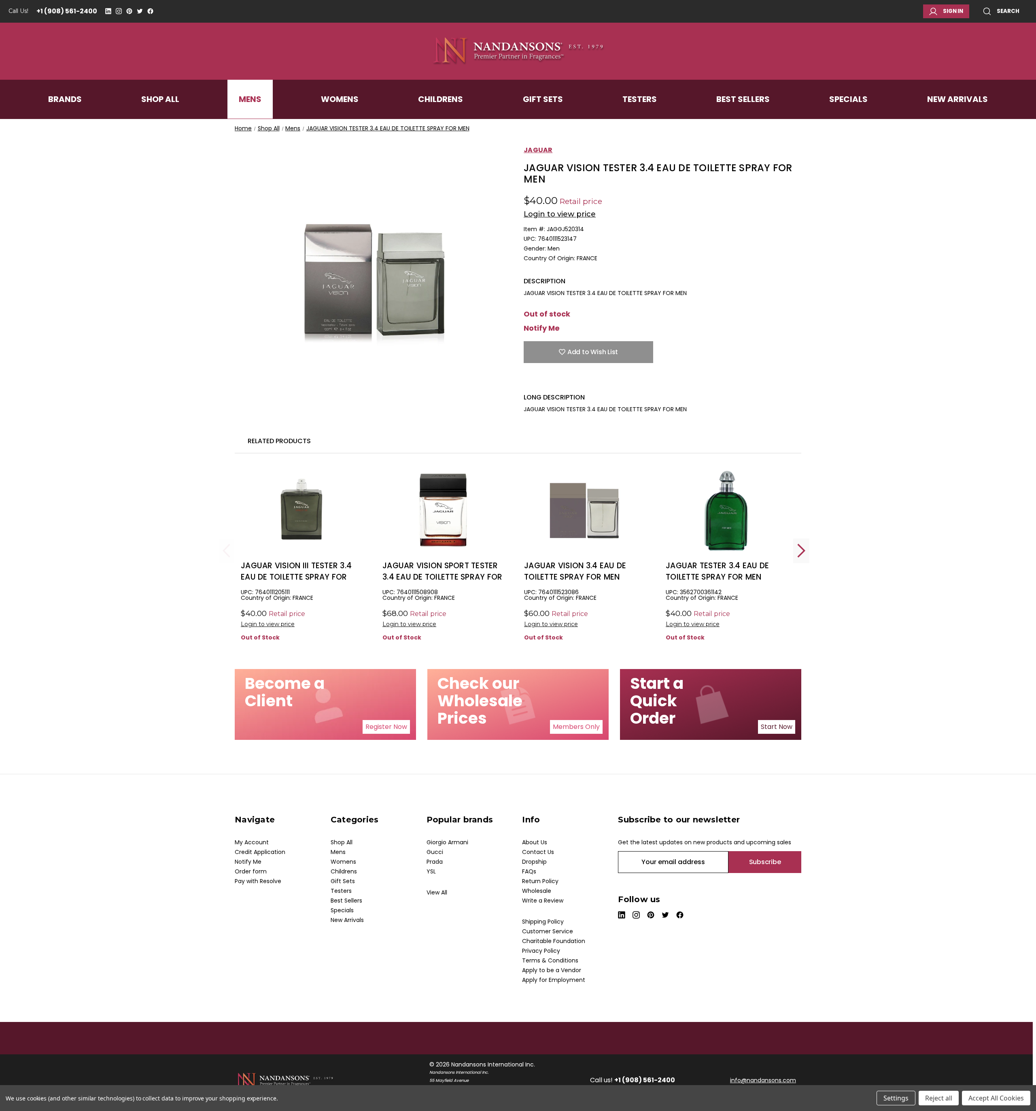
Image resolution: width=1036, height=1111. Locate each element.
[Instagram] (119, 11)
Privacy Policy (541, 951)
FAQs (529, 871)
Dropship (534, 862)
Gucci (435, 852)
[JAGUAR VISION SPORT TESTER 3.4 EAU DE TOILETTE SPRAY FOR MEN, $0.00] (443, 510)
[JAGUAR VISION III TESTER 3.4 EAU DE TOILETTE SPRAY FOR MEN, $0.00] (301, 510)
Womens (340, 99)
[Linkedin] (108, 11)
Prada (435, 862)
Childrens (440, 99)
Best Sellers (743, 99)
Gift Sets (543, 99)
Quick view (301, 524)
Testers (639, 99)
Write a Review (542, 900)
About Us (534, 842)
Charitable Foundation (553, 941)
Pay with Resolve (258, 881)
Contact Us (538, 852)
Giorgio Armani (447, 842)
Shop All (160, 99)
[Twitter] (140, 11)
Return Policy (540, 881)
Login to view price (560, 214)
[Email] (542, 381)
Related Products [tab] (279, 441)
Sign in (953, 11)
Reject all (938, 1098)
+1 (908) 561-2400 (66, 11)
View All (437, 892)
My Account (252, 842)
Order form (251, 871)
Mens (250, 99)
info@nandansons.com (763, 1080)
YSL (431, 871)
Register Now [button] (386, 726)
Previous (227, 550)
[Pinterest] (129, 11)
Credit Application (260, 852)
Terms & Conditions (550, 960)
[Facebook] (150, 11)
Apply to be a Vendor (551, 970)
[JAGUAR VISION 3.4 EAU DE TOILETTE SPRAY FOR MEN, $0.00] (584, 510)
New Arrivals (957, 99)
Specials (848, 99)
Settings (896, 1098)
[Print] (556, 381)
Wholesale (536, 891)
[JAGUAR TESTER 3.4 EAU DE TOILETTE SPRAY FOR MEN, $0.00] (726, 510)
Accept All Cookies (996, 1098)
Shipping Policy (543, 922)
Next (801, 550)
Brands (65, 99)
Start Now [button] (776, 726)
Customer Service (547, 931)
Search (1008, 11)
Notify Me (542, 328)
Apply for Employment (553, 980)
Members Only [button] (576, 726)
